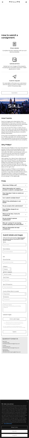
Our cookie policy (8, 423)
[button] (14, 185)
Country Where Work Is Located (11, 291)
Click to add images (14, 319)
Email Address (6, 249)
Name (4, 242)
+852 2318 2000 (6, 350)
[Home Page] (14, 2)
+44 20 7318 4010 (6, 346)
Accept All (14, 435)
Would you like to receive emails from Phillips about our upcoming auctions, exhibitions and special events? (14, 323)
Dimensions (6, 297)
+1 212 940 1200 (6, 342)
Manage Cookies (14, 427)
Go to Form (14, 93)
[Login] (26, 2)
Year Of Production (7, 284)
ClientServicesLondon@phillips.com (11, 347)
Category (5, 266)
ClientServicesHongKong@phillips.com (12, 352)
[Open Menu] (3, 2)
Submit (14, 331)
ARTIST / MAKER (7, 272)
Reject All (14, 431)
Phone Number (6, 259)
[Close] (27, 401)
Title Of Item (6, 277)
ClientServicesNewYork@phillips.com (11, 343)
